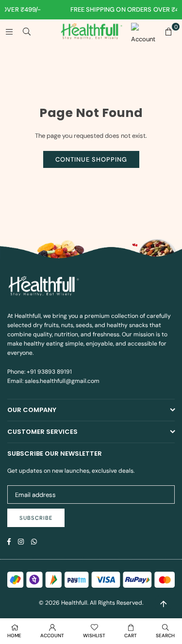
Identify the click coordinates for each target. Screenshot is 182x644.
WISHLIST (94, 635)
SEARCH (165, 635)
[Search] (26, 31)
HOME (14, 635)
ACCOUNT (52, 635)
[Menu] (9, 31)
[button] (168, 31)
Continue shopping (91, 159)
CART (130, 635)
